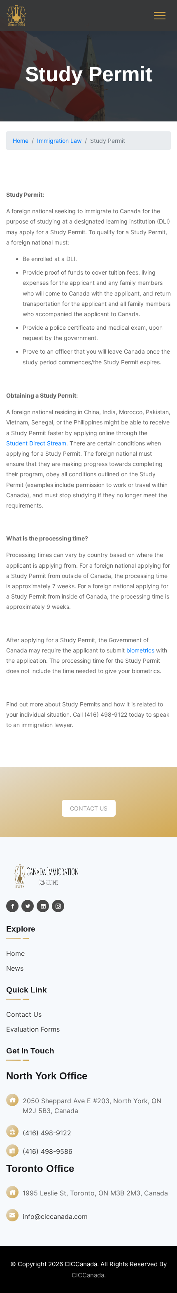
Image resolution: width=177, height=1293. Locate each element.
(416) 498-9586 (47, 1151)
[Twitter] (27, 906)
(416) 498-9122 (47, 1133)
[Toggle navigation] (159, 16)
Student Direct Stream (36, 443)
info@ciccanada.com (55, 1216)
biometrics (140, 650)
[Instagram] (58, 906)
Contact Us (88, 808)
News (14, 968)
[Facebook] (12, 906)
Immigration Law (59, 140)
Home (20, 140)
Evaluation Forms (33, 1029)
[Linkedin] (43, 906)
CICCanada (88, 1275)
